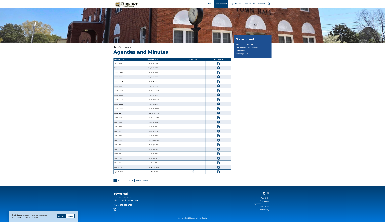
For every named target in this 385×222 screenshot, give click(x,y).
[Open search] (269, 4)
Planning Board (242, 54)
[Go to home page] (126, 4)
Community (250, 4)
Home (210, 4)
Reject (70, 216)
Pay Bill (264, 198)
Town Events (264, 207)
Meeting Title (119, 59)
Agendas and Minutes (244, 45)
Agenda (193, 171)
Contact (261, 4)
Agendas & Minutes (261, 204)
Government (221, 4)
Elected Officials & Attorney (247, 48)
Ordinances (240, 51)
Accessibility (264, 210)
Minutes (218, 63)
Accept (61, 216)
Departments (235, 4)
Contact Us (264, 201)
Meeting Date (153, 59)
